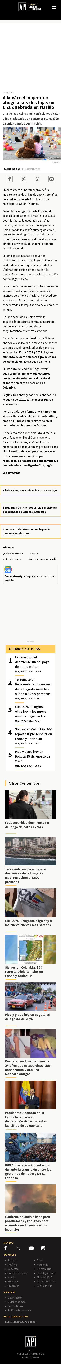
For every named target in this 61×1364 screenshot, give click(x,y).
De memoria (44, 1268)
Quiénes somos (16, 1301)
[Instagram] (47, 1248)
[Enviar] (37, 179)
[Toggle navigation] (58, 4)
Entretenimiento (18, 1273)
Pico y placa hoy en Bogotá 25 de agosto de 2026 (32, 758)
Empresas (13, 1285)
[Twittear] (23, 181)
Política (12, 1264)
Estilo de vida (44, 1285)
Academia (42, 1264)
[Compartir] (10, 179)
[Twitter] (22, 1248)
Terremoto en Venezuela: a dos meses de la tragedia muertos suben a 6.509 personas (33, 689)
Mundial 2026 (44, 1277)
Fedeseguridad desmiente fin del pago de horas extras (32, 664)
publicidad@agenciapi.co (20, 1321)
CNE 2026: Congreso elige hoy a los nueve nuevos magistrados (30, 713)
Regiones (8, 92)
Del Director (15, 1297)
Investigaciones (46, 1273)
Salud (40, 1260)
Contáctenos (15, 1306)
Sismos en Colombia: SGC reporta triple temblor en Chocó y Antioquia (33, 736)
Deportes (13, 1268)
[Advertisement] (30, 57)
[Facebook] (10, 1248)
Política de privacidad (20, 1310)
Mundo (11, 1277)
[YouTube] (35, 1248)
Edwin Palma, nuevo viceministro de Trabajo (30, 490)
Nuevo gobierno (46, 1281)
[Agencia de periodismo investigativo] (31, 6)
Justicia (12, 1260)
